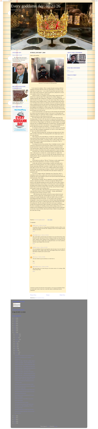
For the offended (70, 71)
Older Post (62, 295)
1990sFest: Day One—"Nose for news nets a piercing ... (25, 375)
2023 (15, 323)
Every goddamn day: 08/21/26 (35, 6)
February (17, 352)
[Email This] (47, 219)
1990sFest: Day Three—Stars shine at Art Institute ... (25, 371)
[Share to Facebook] (50, 219)
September (17, 339)
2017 (15, 415)
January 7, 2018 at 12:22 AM (40, 225)
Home (47, 295)
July (16, 343)
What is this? (69, 78)
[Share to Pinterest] (51, 219)
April (16, 348)
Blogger (55, 426)
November (17, 335)
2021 (15, 327)
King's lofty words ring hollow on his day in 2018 (24, 384)
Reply (34, 231)
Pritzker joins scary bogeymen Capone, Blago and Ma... (25, 377)
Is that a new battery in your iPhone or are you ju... (24, 398)
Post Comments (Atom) (39, 297)
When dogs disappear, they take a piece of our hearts (24, 391)
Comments (16, 306)
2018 (15, 332)
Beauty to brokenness (19, 396)
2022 (15, 325)
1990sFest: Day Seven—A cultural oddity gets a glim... (25, 364)
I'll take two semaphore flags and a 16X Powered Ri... (25, 411)
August (16, 341)
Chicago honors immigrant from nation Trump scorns (25, 389)
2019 (15, 330)
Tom (33, 256)
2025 (15, 319)
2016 (15, 417)
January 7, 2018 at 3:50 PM (40, 256)
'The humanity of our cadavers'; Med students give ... (25, 404)
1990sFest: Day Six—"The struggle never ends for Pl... (25, 366)
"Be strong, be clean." (19, 407)
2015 (15, 419)
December (17, 334)
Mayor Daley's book (17, 55)
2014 (15, 421)
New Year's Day (18, 413)
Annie (34, 225)
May (16, 346)
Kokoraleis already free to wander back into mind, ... (25, 409)
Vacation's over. (18, 359)
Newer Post (33, 295)
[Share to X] (49, 219)
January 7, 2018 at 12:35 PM (42, 247)
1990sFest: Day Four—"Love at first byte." (23, 369)
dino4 (48, 426)
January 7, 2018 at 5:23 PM (43, 266)
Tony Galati (35, 235)
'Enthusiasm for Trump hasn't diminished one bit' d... (24, 380)
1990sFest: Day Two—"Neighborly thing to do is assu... (25, 373)
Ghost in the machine (19, 400)
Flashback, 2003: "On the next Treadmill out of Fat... (25, 378)
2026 (15, 318)
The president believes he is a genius (21, 402)
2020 (15, 328)
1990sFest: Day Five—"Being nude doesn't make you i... (25, 368)
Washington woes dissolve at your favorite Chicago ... (25, 355)
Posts (15, 303)
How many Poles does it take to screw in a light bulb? (25, 386)
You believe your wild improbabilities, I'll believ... (24, 405)
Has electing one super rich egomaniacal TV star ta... (25, 395)
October (16, 337)
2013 (15, 423)
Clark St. (34, 247)
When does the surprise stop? (20, 387)
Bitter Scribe (35, 266)
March (16, 350)
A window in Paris (18, 382)
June (16, 344)
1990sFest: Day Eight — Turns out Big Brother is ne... (25, 362)
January (16, 353)
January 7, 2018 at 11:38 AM (43, 235)
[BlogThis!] (48, 219)
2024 (15, 321)
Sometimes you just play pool (20, 393)
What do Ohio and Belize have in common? (23, 357)
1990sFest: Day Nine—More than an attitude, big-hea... (25, 360)
